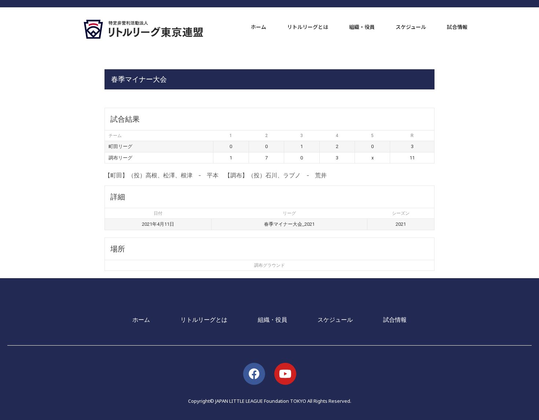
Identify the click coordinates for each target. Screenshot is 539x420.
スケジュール (411, 26)
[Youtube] (285, 374)
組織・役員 (362, 26)
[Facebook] (254, 374)
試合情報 (457, 26)
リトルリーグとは (307, 26)
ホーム (258, 26)
